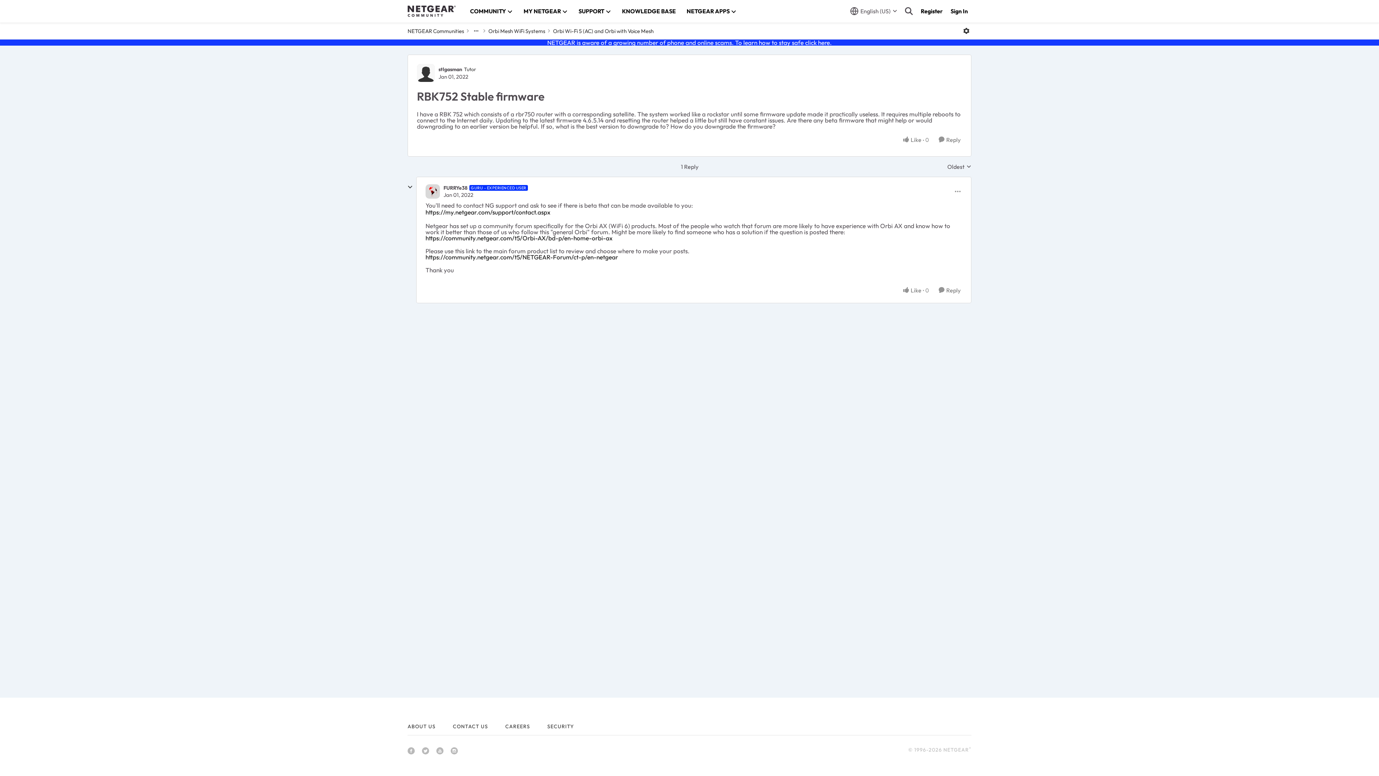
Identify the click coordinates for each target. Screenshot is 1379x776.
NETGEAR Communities (436, 31)
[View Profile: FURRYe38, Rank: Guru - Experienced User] (433, 191)
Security (560, 726)
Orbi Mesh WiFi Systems (516, 31)
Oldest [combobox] (959, 167)
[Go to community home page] (432, 11)
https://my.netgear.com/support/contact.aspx (488, 212)
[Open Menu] (966, 31)
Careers (517, 726)
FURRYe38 (456, 187)
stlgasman (450, 69)
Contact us (470, 726)
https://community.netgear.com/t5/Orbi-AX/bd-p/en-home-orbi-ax (519, 238)
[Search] (909, 11)
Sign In (959, 11)
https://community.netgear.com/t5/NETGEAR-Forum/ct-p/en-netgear (522, 257)
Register (932, 11)
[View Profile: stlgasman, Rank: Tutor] (426, 73)
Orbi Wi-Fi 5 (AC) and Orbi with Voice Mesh (603, 31)
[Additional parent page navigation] (476, 31)
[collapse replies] (410, 187)
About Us (422, 726)
